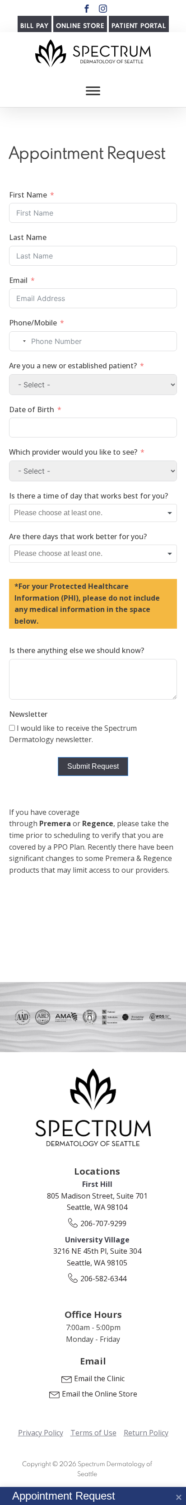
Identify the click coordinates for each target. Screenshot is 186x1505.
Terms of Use (93, 1433)
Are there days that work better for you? (78, 536)
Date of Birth (31, 409)
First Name (28, 195)
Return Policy (146, 1433)
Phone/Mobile (33, 323)
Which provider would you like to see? (73, 452)
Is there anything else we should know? (76, 650)
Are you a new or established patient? (73, 366)
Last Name (27, 237)
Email (18, 280)
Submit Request (93, 766)
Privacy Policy (40, 1433)
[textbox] (71, 513)
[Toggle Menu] (93, 90)
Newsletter (28, 714)
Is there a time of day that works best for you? (88, 496)
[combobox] (18, 341)
